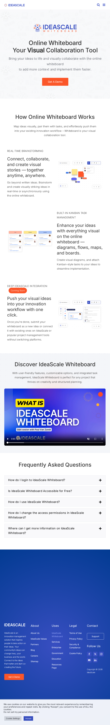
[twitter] (95, 654)
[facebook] (89, 654)
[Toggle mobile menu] (104, 4)
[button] (55, 480)
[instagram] (101, 654)
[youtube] (89, 660)
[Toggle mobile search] (98, 4)
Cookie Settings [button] (13, 718)
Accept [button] (28, 718)
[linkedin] (95, 660)
